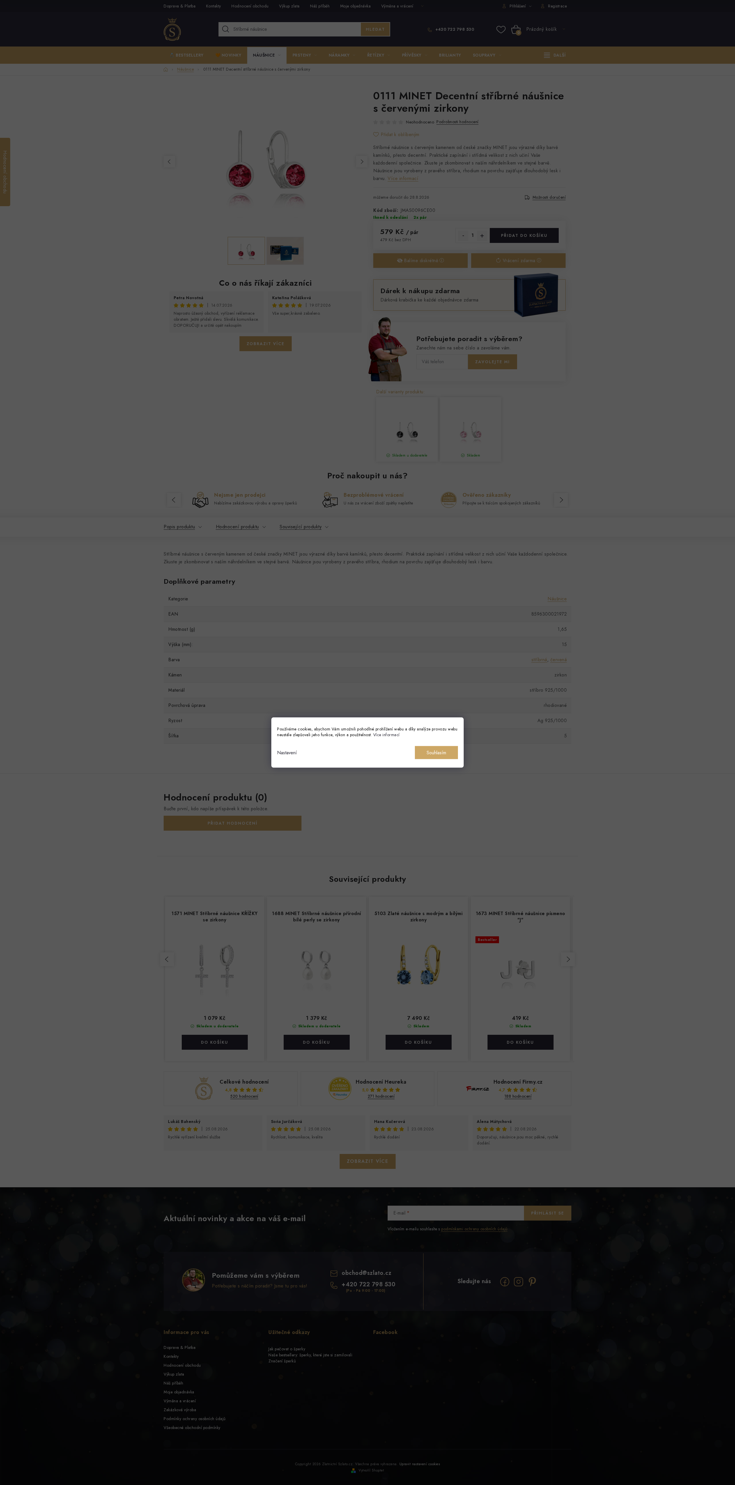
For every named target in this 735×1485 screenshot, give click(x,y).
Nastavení (287, 752)
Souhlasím (436, 752)
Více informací (386, 735)
